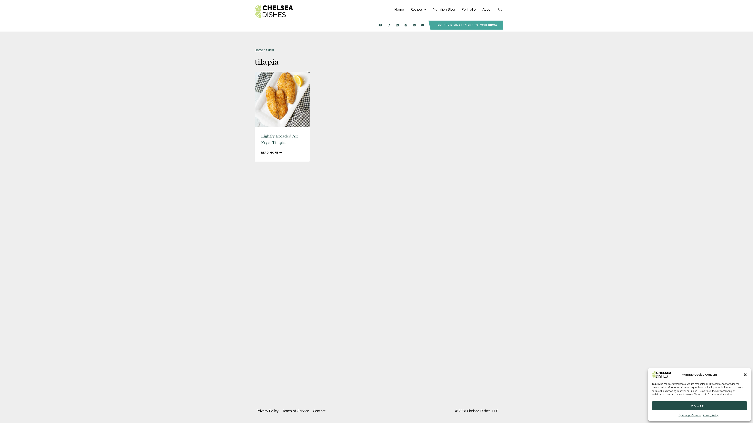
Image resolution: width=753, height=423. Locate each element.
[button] (745, 375)
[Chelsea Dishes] (273, 11)
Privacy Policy (710, 415)
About (487, 9)
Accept (699, 405)
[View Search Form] (500, 9)
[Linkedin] (414, 25)
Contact (319, 411)
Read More (271, 152)
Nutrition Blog (444, 9)
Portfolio (469, 9)
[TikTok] (389, 25)
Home (399, 9)
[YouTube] (423, 25)
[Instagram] (397, 25)
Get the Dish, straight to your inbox (467, 25)
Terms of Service (296, 411)
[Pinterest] (380, 25)
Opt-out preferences (690, 415)
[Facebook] (406, 25)
